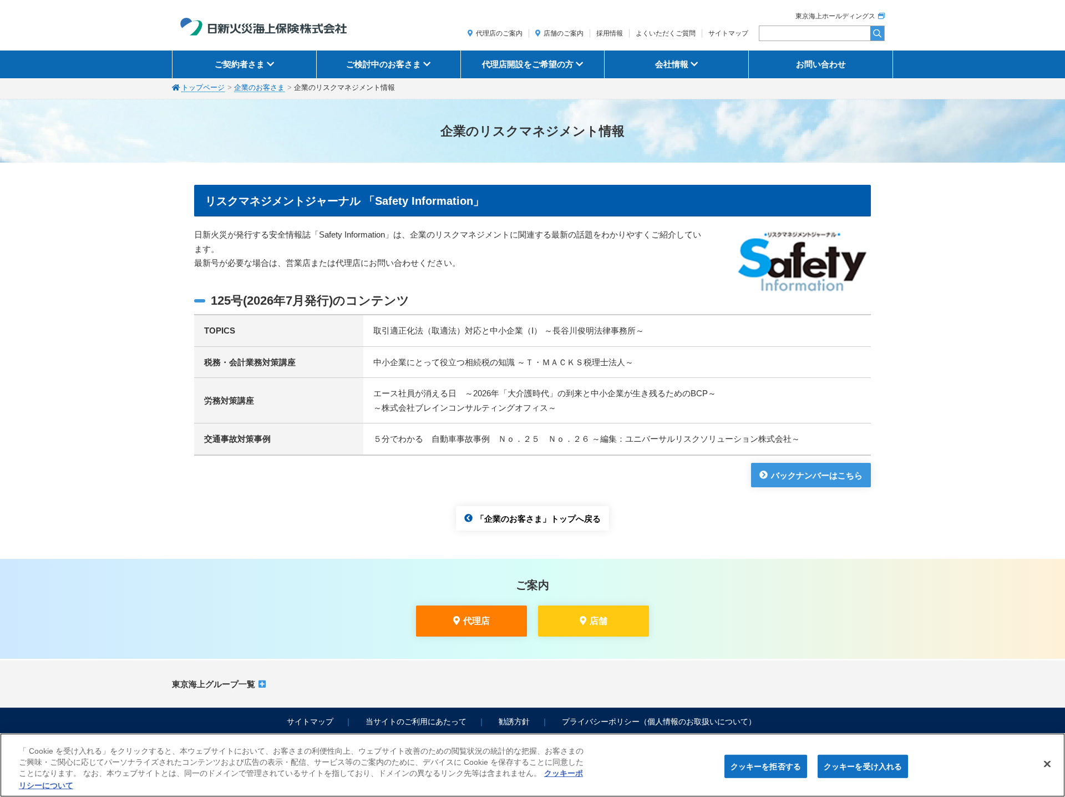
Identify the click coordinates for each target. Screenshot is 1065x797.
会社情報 (671, 64)
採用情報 (609, 33)
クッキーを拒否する (766, 765)
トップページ (203, 88)
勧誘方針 (514, 721)
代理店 (476, 621)
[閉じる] (1047, 763)
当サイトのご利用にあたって (416, 721)
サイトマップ (728, 33)
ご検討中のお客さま (383, 64)
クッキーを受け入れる (863, 765)
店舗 (598, 621)
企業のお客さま (259, 88)
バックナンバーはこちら (817, 475)
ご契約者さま (240, 64)
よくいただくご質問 (666, 33)
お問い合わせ (821, 64)
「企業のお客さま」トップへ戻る (538, 518)
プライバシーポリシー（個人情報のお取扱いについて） (659, 721)
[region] (532, 765)
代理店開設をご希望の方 (528, 64)
